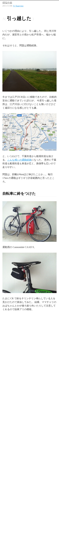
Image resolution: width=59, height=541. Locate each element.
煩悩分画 (7, 2)
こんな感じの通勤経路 (19, 160)
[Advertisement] (29, 347)
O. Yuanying (18, 6)
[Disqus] (29, 423)
